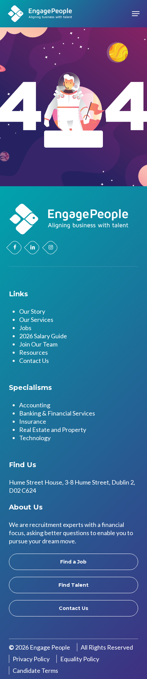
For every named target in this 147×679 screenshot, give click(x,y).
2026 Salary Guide (43, 336)
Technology (35, 438)
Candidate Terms (35, 670)
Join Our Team (38, 344)
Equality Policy (79, 659)
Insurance (32, 421)
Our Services (36, 319)
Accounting (34, 405)
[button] (135, 13)
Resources (33, 352)
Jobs (25, 327)
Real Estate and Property (52, 429)
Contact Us (34, 360)
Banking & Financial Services (57, 413)
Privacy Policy (31, 659)
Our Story (32, 311)
